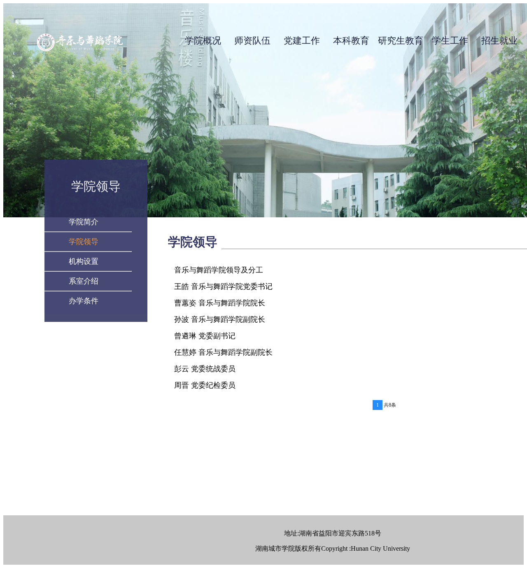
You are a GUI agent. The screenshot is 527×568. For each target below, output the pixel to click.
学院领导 (83, 241)
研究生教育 (400, 40)
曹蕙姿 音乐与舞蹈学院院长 (219, 303)
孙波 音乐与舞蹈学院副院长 (219, 319)
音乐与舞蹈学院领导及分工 (218, 270)
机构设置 (83, 261)
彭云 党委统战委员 (205, 369)
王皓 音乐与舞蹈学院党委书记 (223, 286)
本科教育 (351, 40)
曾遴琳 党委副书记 (205, 336)
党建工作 (302, 40)
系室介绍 (83, 281)
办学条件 (83, 301)
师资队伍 (252, 40)
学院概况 (203, 40)
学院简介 (83, 222)
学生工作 (450, 40)
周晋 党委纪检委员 (205, 385)
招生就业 (499, 40)
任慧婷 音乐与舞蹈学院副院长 (223, 352)
